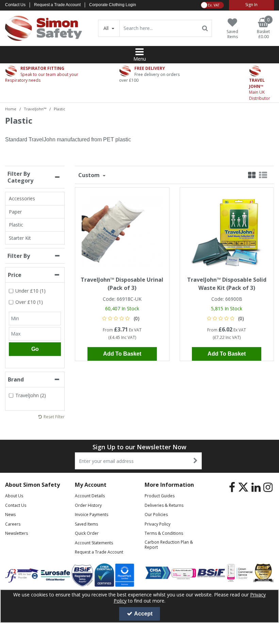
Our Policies (156, 514)
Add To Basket (122, 354)
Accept (143, 614)
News (10, 514)
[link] (232, 487)
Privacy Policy (157, 524)
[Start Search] (205, 28)
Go (35, 349)
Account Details (90, 495)
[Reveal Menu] (139, 52)
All (106, 28)
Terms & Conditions (164, 533)
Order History (88, 505)
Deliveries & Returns (164, 505)
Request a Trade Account (57, 4)
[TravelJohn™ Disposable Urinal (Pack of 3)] (122, 231)
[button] (122, 318)
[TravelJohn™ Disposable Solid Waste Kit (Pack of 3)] (226, 231)
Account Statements (94, 542)
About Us (14, 495)
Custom (89, 175)
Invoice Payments (91, 514)
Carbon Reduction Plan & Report (169, 545)
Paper (15, 211)
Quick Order (87, 533)
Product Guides (160, 495)
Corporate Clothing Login (112, 4)
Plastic (16, 224)
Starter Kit (20, 238)
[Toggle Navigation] (139, 52)
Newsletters (16, 533)
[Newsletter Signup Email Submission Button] (196, 460)
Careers (12, 524)
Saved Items (86, 524)
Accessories (22, 198)
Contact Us (15, 4)
